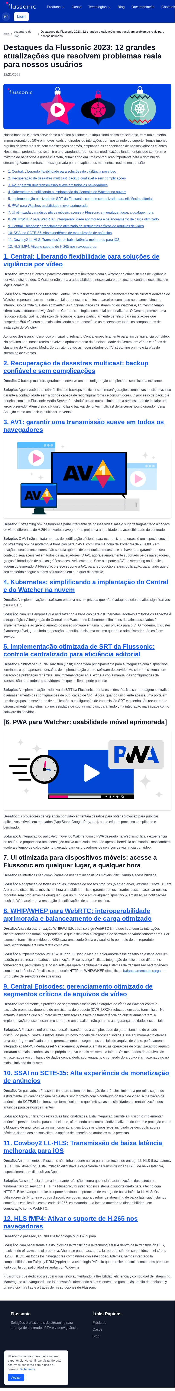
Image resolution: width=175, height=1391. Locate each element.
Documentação (143, 7)
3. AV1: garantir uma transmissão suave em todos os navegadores (58, 185)
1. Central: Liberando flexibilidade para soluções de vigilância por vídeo (62, 171)
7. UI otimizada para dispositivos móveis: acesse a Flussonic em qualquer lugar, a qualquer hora (80, 212)
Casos (76, 7)
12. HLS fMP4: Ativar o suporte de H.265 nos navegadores (52, 246)
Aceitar (16, 1377)
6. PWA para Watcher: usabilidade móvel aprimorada (48, 205)
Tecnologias (97, 7)
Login (21, 16)
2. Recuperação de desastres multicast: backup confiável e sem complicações (67, 178)
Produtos (54, 7)
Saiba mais (27, 1369)
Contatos (168, 7)
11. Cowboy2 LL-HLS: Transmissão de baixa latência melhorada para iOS (64, 240)
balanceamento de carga (142, 971)
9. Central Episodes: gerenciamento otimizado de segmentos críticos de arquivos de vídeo (76, 226)
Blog (121, 7)
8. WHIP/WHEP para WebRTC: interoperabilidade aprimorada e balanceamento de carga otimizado (83, 219)
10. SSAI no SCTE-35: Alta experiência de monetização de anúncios (60, 233)
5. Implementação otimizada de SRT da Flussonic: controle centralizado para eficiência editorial (80, 199)
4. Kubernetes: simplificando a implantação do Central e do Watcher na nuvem (67, 192)
